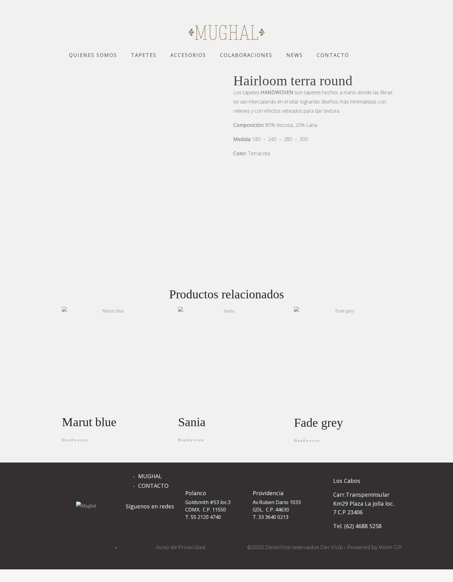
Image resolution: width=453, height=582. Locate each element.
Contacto (333, 55)
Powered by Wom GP (374, 547)
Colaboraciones (246, 55)
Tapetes (144, 55)
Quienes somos (93, 55)
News (294, 55)
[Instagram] (133, 529)
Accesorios (188, 55)
